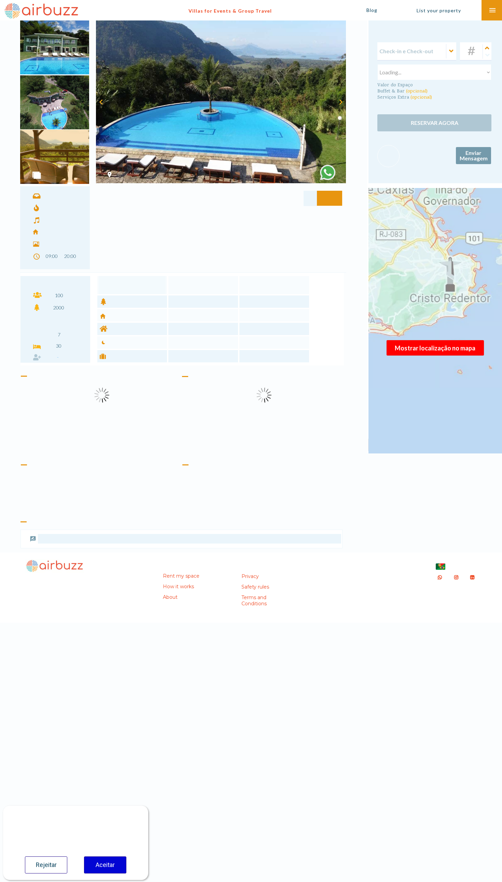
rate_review (33, 530)
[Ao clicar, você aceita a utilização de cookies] (327, 172)
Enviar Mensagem (474, 161)
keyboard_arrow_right (341, 102)
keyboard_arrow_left (101, 102)
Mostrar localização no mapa (435, 348)
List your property (439, 10)
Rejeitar (46, 864)
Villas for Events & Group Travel (230, 11)
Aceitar (105, 864)
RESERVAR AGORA (434, 124)
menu (492, 10)
